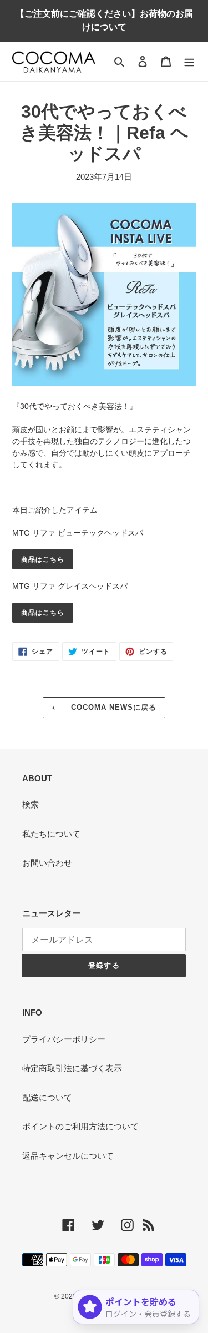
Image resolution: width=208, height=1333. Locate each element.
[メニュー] (189, 61)
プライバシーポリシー (63, 1039)
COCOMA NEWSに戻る (112, 707)
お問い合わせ (47, 862)
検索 (30, 804)
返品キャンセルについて (68, 1155)
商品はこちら (42, 559)
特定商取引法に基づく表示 (72, 1068)
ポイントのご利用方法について (80, 1126)
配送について (47, 1097)
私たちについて (51, 834)
